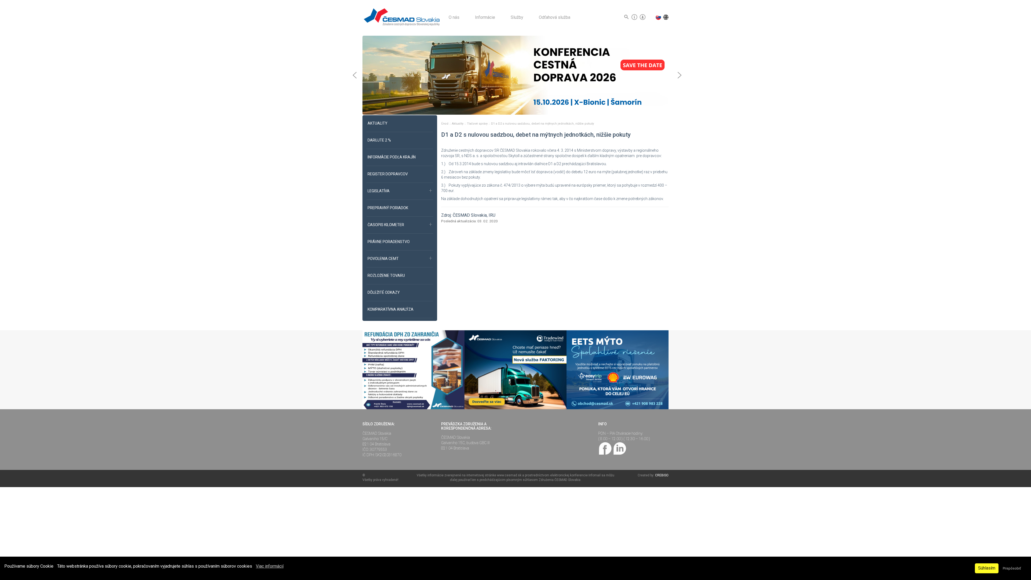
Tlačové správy (477, 123)
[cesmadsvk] (605, 448)
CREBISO (662, 475)
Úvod (445, 123)
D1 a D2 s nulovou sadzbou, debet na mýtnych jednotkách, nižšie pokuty (542, 123)
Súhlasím (986, 568)
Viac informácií (270, 566)
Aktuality (458, 123)
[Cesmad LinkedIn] (619, 448)
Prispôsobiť (1012, 568)
